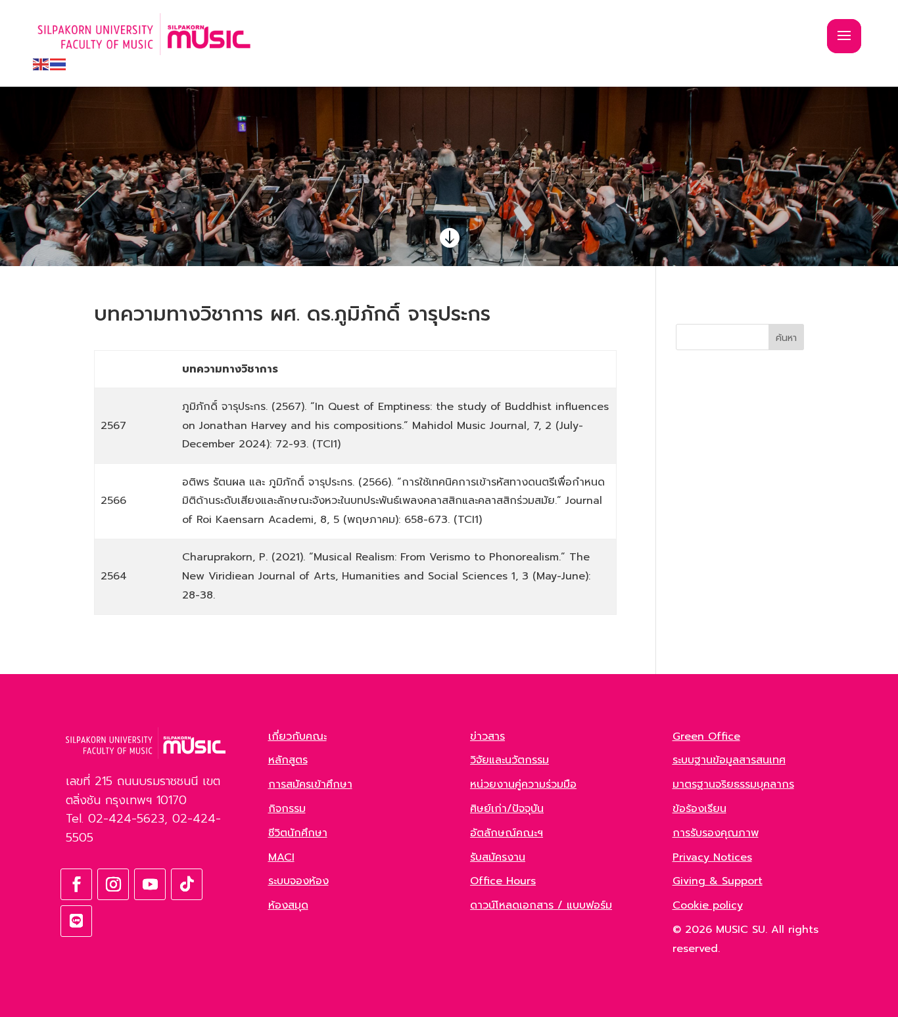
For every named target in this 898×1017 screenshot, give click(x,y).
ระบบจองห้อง (298, 881)
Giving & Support (718, 881)
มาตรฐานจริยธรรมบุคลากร (733, 784)
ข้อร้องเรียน (699, 809)
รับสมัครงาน (497, 857)
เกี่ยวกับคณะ (297, 736)
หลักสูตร (288, 760)
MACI (281, 857)
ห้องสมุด (288, 905)
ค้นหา (786, 338)
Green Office (706, 736)
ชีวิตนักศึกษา (297, 833)
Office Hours (503, 881)
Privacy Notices (712, 857)
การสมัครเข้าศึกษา (310, 784)
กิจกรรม (287, 809)
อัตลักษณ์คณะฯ (506, 833)
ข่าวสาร (487, 736)
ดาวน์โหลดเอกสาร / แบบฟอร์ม (541, 905)
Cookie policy (708, 905)
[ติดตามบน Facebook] (76, 884)
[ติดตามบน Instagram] (113, 884)
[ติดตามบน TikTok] (186, 884)
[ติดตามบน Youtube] (150, 884)
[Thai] (58, 64)
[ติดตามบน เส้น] (76, 921)
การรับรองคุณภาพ (716, 833)
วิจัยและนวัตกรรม (509, 760)
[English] (41, 64)
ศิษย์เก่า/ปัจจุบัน (507, 809)
